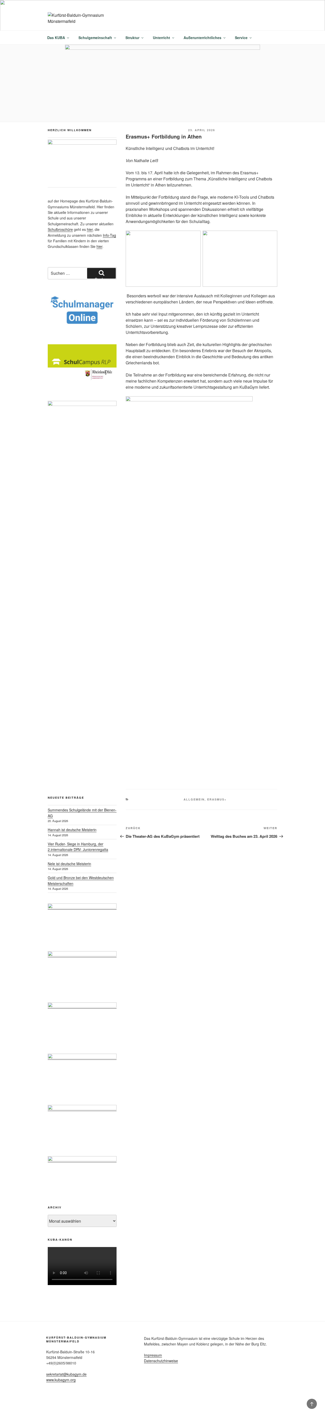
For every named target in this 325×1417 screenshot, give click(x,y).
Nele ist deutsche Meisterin (69, 863)
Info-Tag (109, 235)
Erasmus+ (216, 799)
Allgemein (194, 799)
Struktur (132, 37)
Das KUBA (56, 37)
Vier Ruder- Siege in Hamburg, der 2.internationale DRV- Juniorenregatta (78, 846)
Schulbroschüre (60, 229)
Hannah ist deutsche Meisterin (72, 829)
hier (90, 229)
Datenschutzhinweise (161, 1360)
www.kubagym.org (61, 1379)
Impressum (153, 1355)
